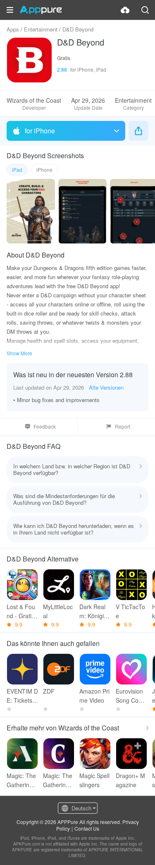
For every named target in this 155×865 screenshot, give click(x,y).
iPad (17, 169)
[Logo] (41, 10)
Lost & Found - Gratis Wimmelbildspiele (22, 611)
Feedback (44, 426)
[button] (10, 10)
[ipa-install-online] (125, 10)
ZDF (49, 691)
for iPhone (40, 130)
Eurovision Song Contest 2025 (131, 696)
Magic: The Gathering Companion (58, 780)
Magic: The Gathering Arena (22, 780)
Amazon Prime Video (94, 695)
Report (122, 426)
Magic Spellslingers (94, 780)
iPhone (44, 169)
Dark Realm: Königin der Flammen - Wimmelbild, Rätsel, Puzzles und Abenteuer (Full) (94, 611)
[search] (145, 10)
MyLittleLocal (58, 611)
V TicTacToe (130, 611)
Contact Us (86, 828)
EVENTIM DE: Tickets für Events (22, 696)
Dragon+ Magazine (130, 780)
